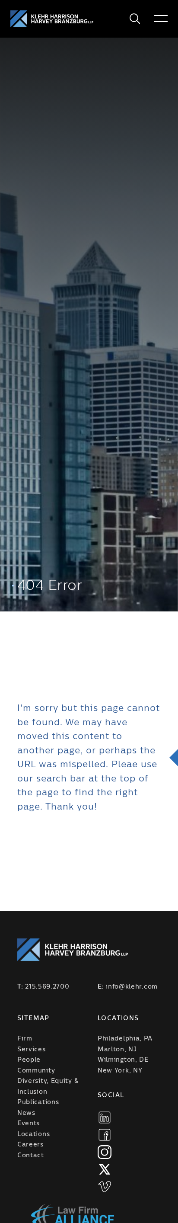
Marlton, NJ (117, 1050)
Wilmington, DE (123, 1060)
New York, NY (120, 1071)
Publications (38, 1102)
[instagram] (104, 1152)
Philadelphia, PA (125, 1039)
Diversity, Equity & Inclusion (47, 1086)
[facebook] (104, 1135)
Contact (30, 1156)
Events (28, 1124)
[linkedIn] (104, 1117)
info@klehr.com (132, 987)
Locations (33, 1134)
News (26, 1113)
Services (31, 1050)
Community (36, 1071)
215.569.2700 (47, 987)
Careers (30, 1145)
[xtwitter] (104, 1169)
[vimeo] (104, 1187)
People (29, 1060)
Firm (24, 1039)
